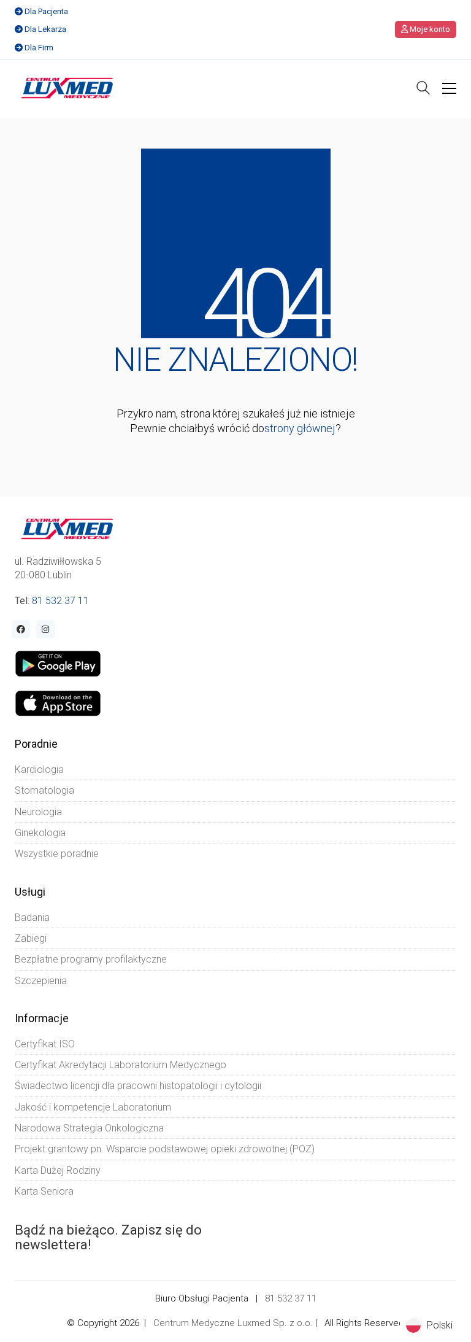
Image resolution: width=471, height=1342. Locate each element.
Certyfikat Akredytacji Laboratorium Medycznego (120, 1065)
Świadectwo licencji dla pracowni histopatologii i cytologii (138, 1086)
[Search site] (423, 89)
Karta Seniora (44, 1191)
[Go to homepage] (67, 88)
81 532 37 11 (60, 601)
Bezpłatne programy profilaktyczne (91, 959)
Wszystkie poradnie (57, 853)
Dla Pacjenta (46, 11)
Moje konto (429, 29)
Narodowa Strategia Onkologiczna (89, 1128)
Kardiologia (39, 769)
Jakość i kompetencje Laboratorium (93, 1107)
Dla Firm (39, 47)
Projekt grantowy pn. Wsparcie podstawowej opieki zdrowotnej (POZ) (165, 1149)
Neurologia (38, 812)
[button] (449, 88)
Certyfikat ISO (45, 1044)
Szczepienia (41, 981)
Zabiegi (31, 938)
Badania (32, 917)
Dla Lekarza (45, 29)
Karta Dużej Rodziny (58, 1170)
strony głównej (299, 428)
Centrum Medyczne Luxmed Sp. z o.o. (233, 1322)
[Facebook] (21, 629)
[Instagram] (45, 629)
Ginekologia (40, 833)
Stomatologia (44, 790)
